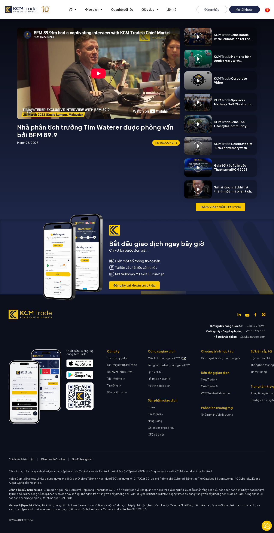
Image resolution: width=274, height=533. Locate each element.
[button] (73, 9)
